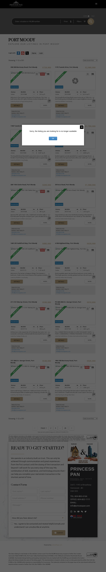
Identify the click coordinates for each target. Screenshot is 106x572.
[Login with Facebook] (18, 54)
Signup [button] (34, 53)
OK (53, 138)
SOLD (93, 16)
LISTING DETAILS (17, 105)
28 (65, 428)
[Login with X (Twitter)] (27, 54)
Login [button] (41, 53)
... (60, 428)
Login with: (12, 53)
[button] (71, 512)
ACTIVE (85, 16)
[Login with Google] (22, 54)
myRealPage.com (57, 545)
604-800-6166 (16, 115)
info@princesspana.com (19, 117)
